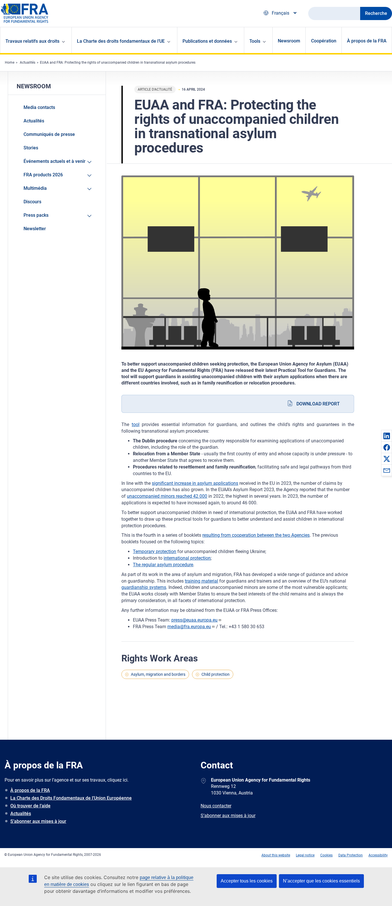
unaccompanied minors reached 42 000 (167, 496)
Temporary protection (154, 551)
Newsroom (289, 41)
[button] (386, 436)
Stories (31, 148)
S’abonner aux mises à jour (38, 821)
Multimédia (35, 188)
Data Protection (350, 855)
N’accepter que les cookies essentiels (321, 880)
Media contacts (39, 107)
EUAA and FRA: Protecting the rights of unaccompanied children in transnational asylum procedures (117, 62)
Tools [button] (254, 41)
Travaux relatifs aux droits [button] (32, 41)
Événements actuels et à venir (55, 161)
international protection (187, 558)
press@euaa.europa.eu (194, 620)
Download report (318, 404)
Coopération (323, 41)
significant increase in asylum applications (195, 483)
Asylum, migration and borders (158, 674)
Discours (32, 201)
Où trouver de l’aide (30, 806)
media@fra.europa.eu (189, 626)
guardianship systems (143, 587)
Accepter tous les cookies (247, 880)
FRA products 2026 (43, 174)
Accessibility (378, 855)
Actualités (27, 62)
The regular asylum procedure (163, 564)
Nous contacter (216, 806)
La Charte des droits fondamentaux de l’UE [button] (121, 41)
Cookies (326, 855)
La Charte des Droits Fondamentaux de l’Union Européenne (71, 798)
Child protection (215, 674)
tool (135, 424)
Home (9, 62)
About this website (275, 855)
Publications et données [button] (207, 41)
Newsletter (35, 228)
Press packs (36, 215)
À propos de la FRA (367, 41)
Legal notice (305, 855)
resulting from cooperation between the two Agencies (256, 535)
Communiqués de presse (49, 134)
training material (201, 581)
